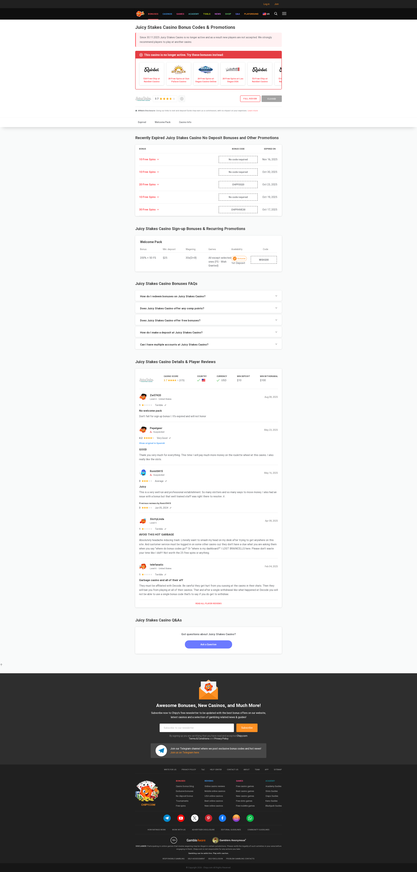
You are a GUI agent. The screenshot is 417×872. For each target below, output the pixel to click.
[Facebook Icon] (222, 818)
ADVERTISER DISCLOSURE (203, 830)
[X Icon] (194, 818)
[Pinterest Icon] (208, 818)
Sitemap (278, 770)
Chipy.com (242, 736)
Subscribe (247, 727)
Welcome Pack (162, 122)
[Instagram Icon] (236, 818)
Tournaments (182, 801)
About (247, 770)
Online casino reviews (215, 786)
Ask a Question (208, 644)
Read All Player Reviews (208, 603)
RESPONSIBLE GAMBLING (174, 859)
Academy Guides (273, 786)
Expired (142, 122)
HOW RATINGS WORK (157, 830)
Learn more (253, 111)
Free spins (181, 806)
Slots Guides (272, 791)
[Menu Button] (284, 13)
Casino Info (185, 122)
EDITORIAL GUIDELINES (231, 830)
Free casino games (245, 786)
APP (267, 770)
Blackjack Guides (274, 806)
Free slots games (244, 801)
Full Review (250, 99)
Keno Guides (272, 801)
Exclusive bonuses (184, 791)
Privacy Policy (221, 738)
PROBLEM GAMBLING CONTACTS (240, 859)
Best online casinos (214, 801)
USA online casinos (214, 796)
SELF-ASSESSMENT (196, 859)
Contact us (232, 770)
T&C (203, 770)
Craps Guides (272, 796)
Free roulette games (245, 806)
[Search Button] (276, 13)
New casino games (245, 796)
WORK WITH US (179, 830)
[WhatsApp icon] (250, 818)
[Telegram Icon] (167, 818)
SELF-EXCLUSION (215, 859)
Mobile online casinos (215, 791)
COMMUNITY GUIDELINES (258, 830)
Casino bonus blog (185, 786)
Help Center (216, 770)
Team (257, 770)
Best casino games (245, 791)
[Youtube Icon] (181, 818)
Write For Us (170, 770)
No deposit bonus (184, 796)
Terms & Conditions (199, 738)
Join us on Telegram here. (185, 752)
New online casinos (214, 806)
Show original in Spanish (152, 443)
